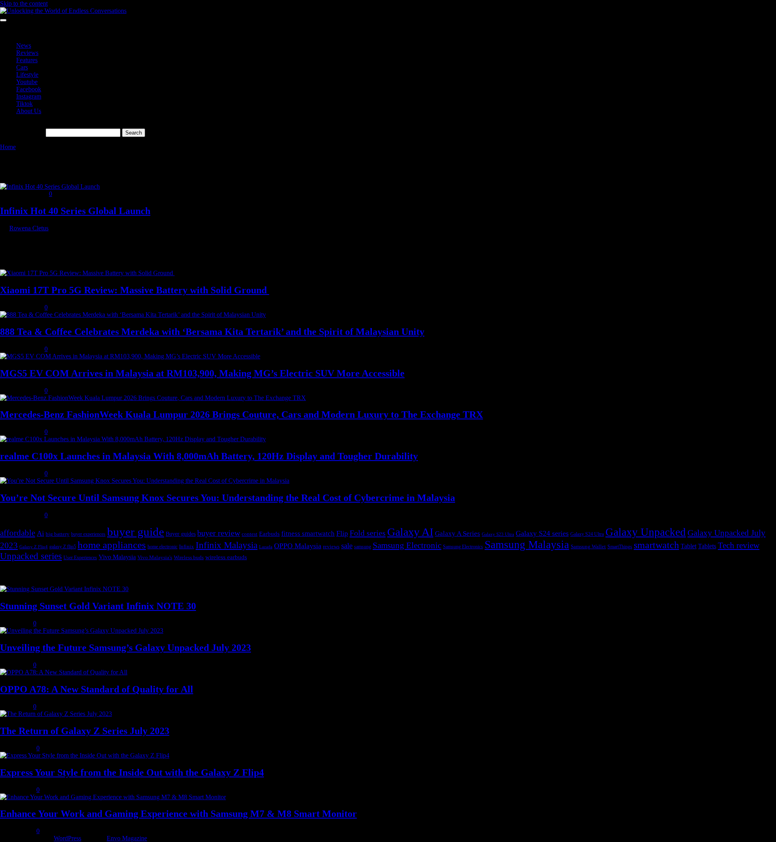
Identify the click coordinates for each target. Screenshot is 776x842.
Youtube (27, 81)
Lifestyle (27, 74)
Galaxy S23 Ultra (498, 534)
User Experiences (80, 557)
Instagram (28, 96)
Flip (342, 533)
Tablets (707, 546)
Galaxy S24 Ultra (587, 534)
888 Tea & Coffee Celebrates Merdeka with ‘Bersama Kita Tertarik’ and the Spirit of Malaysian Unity (212, 331)
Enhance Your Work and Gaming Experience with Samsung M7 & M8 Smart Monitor (178, 813)
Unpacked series (31, 556)
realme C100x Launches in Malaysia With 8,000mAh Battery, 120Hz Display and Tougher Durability (209, 456)
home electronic (162, 546)
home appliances (112, 544)
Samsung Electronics (463, 546)
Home (8, 146)
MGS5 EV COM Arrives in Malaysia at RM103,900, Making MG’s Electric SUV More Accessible (202, 373)
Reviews (27, 52)
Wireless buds (189, 557)
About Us (28, 110)
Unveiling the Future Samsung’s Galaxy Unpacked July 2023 (125, 647)
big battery (58, 534)
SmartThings (619, 546)
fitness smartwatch (308, 533)
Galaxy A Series (457, 533)
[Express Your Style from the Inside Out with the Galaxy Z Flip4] (84, 755)
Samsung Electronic (407, 545)
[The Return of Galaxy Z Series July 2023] (56, 713)
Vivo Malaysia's (154, 557)
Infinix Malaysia (226, 545)
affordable (17, 533)
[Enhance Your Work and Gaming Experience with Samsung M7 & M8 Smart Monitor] (113, 797)
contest (249, 534)
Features (27, 60)
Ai (40, 533)
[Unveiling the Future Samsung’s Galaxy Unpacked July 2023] (81, 630)
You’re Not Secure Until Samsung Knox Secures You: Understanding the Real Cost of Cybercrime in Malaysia (227, 498)
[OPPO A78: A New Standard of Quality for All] (63, 672)
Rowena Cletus (28, 228)
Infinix (186, 546)
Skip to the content (24, 3)
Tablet (688, 546)
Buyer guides (181, 533)
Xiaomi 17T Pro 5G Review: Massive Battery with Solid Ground (134, 290)
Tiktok (24, 103)
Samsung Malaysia (527, 545)
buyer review (218, 532)
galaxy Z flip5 (62, 546)
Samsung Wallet (588, 546)
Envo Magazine (127, 838)
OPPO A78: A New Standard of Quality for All (96, 689)
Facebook (28, 89)
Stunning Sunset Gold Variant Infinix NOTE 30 (98, 606)
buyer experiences (88, 534)
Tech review (738, 545)
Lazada (265, 547)
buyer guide (135, 531)
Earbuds (269, 533)
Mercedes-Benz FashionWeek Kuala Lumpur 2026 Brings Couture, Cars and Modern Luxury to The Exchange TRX (241, 414)
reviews (331, 546)
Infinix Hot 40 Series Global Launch (75, 211)
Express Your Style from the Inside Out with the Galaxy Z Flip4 (132, 772)
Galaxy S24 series (542, 533)
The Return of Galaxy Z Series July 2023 (84, 731)
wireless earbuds (226, 557)
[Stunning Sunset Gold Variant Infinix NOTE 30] (64, 588)
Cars (22, 67)
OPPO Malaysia (297, 546)
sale (346, 545)
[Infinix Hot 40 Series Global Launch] (50, 186)
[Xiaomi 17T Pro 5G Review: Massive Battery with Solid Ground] (87, 272)
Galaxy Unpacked (645, 532)
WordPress (67, 838)
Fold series (368, 532)
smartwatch (656, 544)
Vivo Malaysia (117, 557)
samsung (362, 546)
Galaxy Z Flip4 (33, 547)
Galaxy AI (410, 532)
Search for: (30, 132)
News (23, 45)
